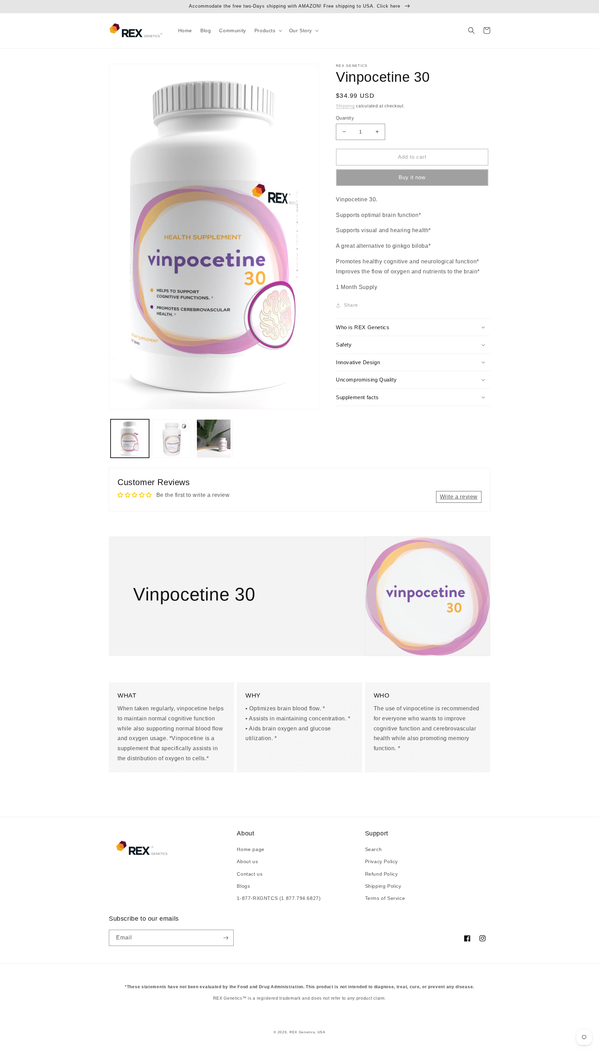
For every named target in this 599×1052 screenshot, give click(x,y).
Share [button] (351, 305)
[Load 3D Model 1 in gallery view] (172, 438)
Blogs (243, 886)
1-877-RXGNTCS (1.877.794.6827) (279, 898)
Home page (250, 849)
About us (247, 861)
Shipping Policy (383, 886)
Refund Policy (381, 874)
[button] (267, 30)
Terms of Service (385, 898)
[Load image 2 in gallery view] (213, 438)
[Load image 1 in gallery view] (130, 438)
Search (373, 849)
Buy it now (412, 177)
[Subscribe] (225, 938)
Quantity (345, 118)
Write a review (459, 497)
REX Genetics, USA (307, 1032)
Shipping (345, 106)
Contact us (249, 874)
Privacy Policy (381, 861)
